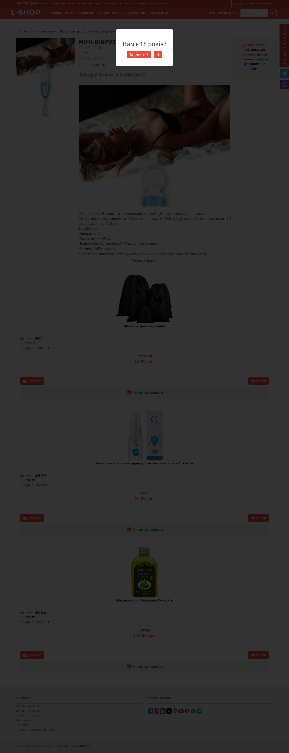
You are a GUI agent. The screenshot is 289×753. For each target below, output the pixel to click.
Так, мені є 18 (138, 55)
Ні (158, 55)
